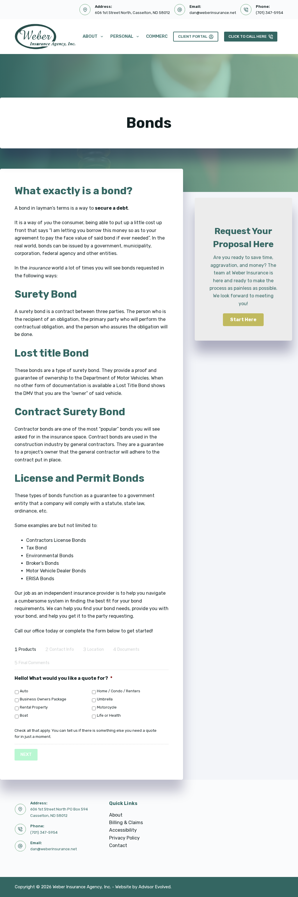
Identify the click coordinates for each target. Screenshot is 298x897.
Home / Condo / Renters (118, 691)
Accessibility (123, 830)
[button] (243, 319)
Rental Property (34, 707)
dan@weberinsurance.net (212, 12)
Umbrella (105, 699)
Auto (24, 691)
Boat (24, 715)
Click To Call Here (247, 36)
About (90, 36)
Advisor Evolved (155, 886)
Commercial (160, 36)
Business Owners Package (43, 699)
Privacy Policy (124, 838)
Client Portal (192, 36)
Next (26, 754)
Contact (118, 845)
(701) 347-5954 (269, 12)
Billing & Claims (126, 822)
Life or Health (109, 715)
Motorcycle (107, 707)
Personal (121, 36)
